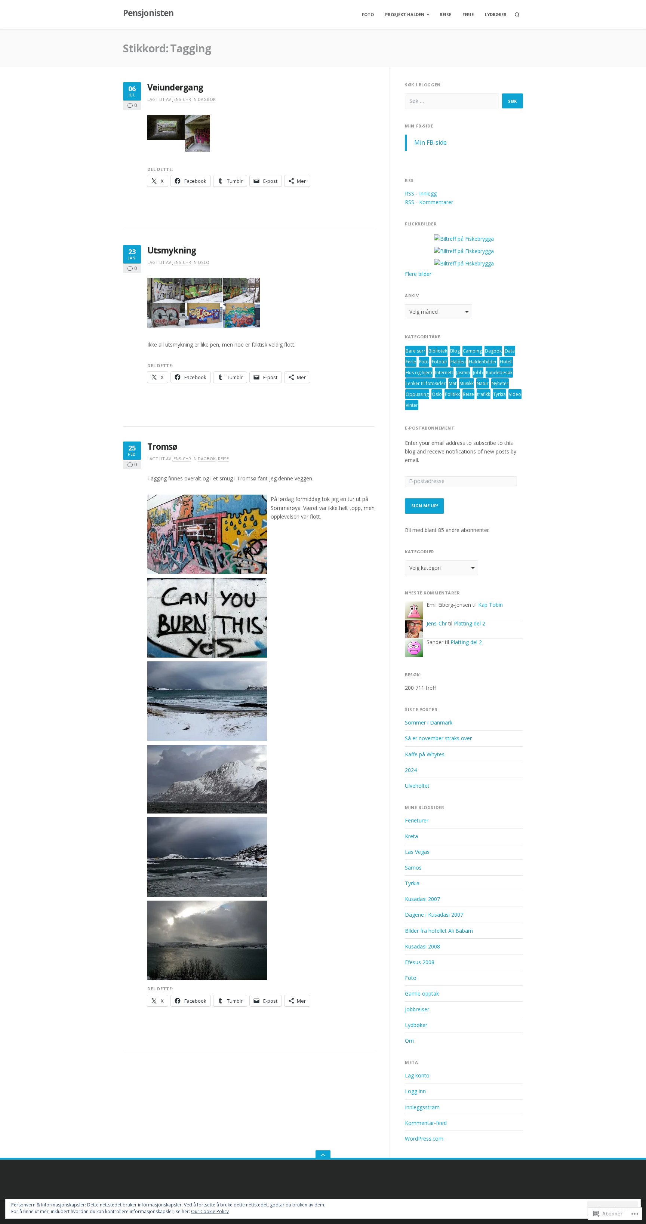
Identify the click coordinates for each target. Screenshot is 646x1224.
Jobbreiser (417, 1009)
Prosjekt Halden (404, 14)
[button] (166, 127)
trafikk (483, 394)
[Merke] (452, 100)
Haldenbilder (483, 362)
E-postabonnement (429, 428)
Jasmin (463, 372)
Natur (483, 383)
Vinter (412, 405)
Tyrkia (499, 394)
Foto (368, 14)
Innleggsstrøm (422, 1107)
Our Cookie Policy (210, 1211)
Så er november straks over (438, 738)
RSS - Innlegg (421, 193)
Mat (452, 383)
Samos (413, 867)
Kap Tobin (490, 604)
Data (510, 351)
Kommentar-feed (426, 1122)
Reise (445, 14)
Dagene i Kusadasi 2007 (434, 914)
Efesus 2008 (419, 962)
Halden (458, 362)
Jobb (478, 372)
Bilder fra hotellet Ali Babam (439, 930)
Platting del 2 (469, 623)
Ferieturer (416, 820)
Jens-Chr (181, 99)
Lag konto (417, 1075)
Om (409, 1040)
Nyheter (500, 383)
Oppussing (417, 394)
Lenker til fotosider (426, 383)
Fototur (439, 362)
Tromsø (162, 446)
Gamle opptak (422, 993)
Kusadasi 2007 (422, 898)
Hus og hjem (419, 372)
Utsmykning (171, 250)
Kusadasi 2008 (422, 946)
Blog (455, 351)
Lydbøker (496, 14)
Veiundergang (175, 87)
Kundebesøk (499, 372)
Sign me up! (424, 505)
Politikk (452, 394)
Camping (472, 351)
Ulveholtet (417, 785)
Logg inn (415, 1091)
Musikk (466, 383)
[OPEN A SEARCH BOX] (517, 14)
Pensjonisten (148, 13)
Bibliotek (437, 351)
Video (515, 394)
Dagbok (207, 99)
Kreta (411, 836)
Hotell (506, 362)
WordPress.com (424, 1138)
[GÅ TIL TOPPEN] (323, 1155)
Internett (444, 372)
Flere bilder (418, 273)
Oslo (203, 262)
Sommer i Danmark (428, 722)
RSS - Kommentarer (429, 202)
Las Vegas (417, 851)
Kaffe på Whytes (424, 754)
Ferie (468, 14)
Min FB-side (419, 126)
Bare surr (415, 351)
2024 (411, 770)
